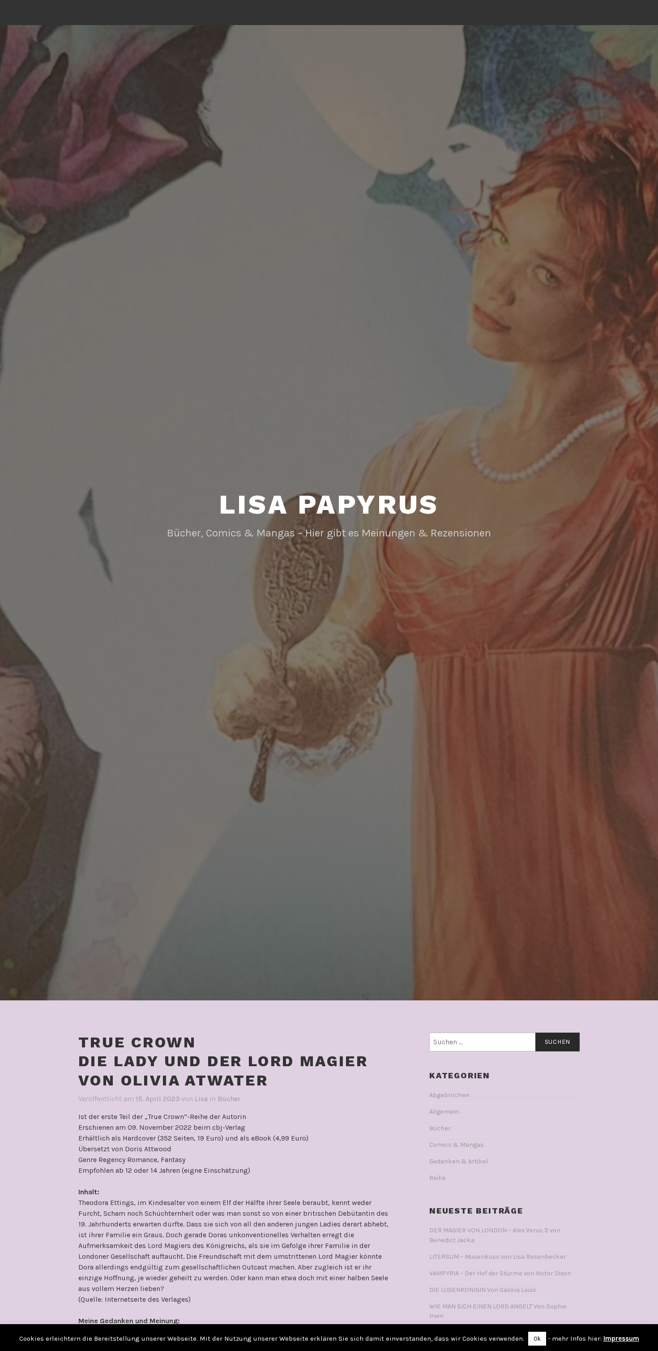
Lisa (201, 1098)
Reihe (437, 1178)
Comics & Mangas (456, 1145)
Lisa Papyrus (329, 504)
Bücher (229, 1098)
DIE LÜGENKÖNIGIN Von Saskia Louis (482, 1290)
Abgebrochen (449, 1095)
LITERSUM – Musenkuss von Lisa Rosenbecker (497, 1257)
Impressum (621, 1338)
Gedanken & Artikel (458, 1161)
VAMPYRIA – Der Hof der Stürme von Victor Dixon (500, 1273)
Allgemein (444, 1111)
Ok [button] (537, 1338)
